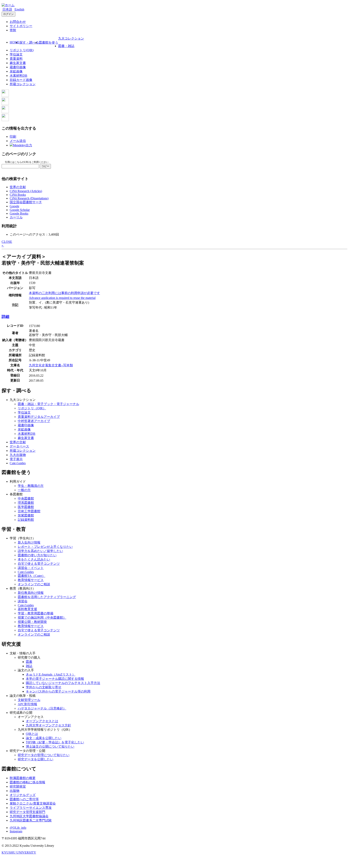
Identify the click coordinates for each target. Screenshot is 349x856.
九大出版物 (18, 455)
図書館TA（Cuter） (31, 575)
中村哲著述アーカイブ (34, 421)
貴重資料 (16, 58)
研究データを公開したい (35, 759)
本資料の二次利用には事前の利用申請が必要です (64, 293)
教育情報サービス (31, 580)
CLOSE (7, 241)
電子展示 (16, 459)
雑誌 (29, 666)
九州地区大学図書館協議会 (29, 816)
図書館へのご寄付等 (24, 799)
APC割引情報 (27, 704)
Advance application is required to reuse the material (62, 298)
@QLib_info (18, 827)
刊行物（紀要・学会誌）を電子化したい (55, 742)
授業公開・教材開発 (32, 621)
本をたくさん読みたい (34, 559)
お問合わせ (18, 21)
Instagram (16, 831)
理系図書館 (26, 502)
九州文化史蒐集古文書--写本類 (51, 365)
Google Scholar (20, 210)
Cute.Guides (18, 463)
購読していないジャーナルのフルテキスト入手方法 (63, 683)
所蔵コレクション (23, 84)
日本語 (7, 9)
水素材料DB (18, 75)
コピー (45, 166)
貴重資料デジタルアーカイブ (39, 416)
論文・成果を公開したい (43, 738)
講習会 (22, 601)
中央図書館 (26, 498)
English (19, 9)
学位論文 (16, 54)
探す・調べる (29, 42)
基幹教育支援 (27, 609)
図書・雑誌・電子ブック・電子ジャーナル (48, 404)
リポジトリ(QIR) (22, 50)
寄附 (13, 30)
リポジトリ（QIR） (32, 408)
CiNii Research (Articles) (26, 191)
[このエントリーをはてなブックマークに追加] (5, 112)
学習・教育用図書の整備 (35, 613)
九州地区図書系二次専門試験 (31, 820)
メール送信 (18, 140)
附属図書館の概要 (23, 778)
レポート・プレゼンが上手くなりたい (45, 546)
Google (14, 206)
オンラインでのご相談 (34, 584)
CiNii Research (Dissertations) (29, 198)
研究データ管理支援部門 (27, 812)
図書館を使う (48, 42)
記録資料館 (26, 519)
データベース (19, 446)
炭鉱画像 (16, 71)
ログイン (8, 14)
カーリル (16, 217)
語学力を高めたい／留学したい (40, 551)
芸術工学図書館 (29, 511)
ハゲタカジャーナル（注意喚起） (42, 708)
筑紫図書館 (26, 515)
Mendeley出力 (22, 145)
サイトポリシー (21, 26)
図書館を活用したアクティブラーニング (47, 597)
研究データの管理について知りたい (43, 755)
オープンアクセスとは (42, 721)
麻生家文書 (18, 63)
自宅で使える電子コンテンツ (39, 563)
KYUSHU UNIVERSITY (19, 852)
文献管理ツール (29, 700)
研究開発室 (18, 786)
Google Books (19, 213)
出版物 (14, 790)
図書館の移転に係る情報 (27, 782)
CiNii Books (18, 194)
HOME (14, 42)
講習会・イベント (31, 568)
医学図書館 (26, 507)
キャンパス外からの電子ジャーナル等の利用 (58, 691)
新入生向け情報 (29, 542)
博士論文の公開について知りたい (50, 746)
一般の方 (24, 490)
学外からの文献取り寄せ (43, 687)
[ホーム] (8, 5)
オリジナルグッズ (23, 795)
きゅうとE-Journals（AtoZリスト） (50, 674)
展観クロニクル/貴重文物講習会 (33, 803)
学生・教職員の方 (31, 485)
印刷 (13, 136)
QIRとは (32, 734)
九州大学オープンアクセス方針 (48, 725)
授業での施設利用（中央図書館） (42, 617)
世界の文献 (18, 187)
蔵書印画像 (18, 67)
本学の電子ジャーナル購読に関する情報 (55, 678)
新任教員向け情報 (31, 592)
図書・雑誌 (66, 46)
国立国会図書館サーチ (26, 202)
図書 (29, 661)
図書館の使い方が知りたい (37, 555)
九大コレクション (71, 38)
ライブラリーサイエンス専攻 (31, 807)
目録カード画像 (21, 80)
